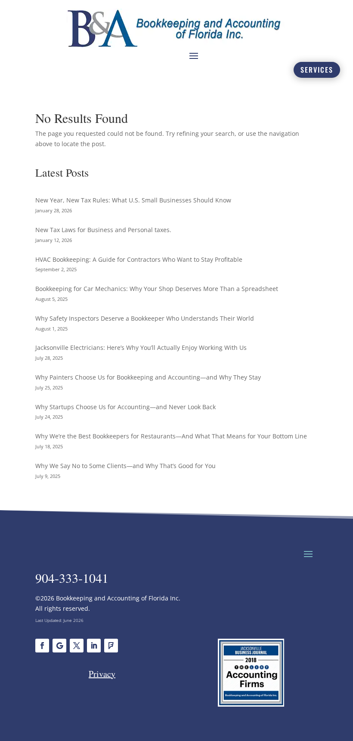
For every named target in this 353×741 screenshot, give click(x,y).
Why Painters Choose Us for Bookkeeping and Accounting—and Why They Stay (148, 377)
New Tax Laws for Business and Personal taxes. (103, 230)
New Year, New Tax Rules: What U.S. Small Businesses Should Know (133, 200)
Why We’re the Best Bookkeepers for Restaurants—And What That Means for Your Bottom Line (171, 436)
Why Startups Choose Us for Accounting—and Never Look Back (125, 407)
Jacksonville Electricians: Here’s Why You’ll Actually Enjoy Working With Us (141, 347)
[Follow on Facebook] (42, 645)
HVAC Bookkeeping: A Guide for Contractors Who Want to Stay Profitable (138, 259)
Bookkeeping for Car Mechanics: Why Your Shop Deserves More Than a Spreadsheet (156, 289)
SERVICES (316, 69)
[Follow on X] (77, 645)
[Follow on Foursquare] (111, 645)
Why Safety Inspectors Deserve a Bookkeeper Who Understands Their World (144, 318)
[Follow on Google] (59, 645)
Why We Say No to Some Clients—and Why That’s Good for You (125, 466)
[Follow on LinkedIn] (94, 645)
